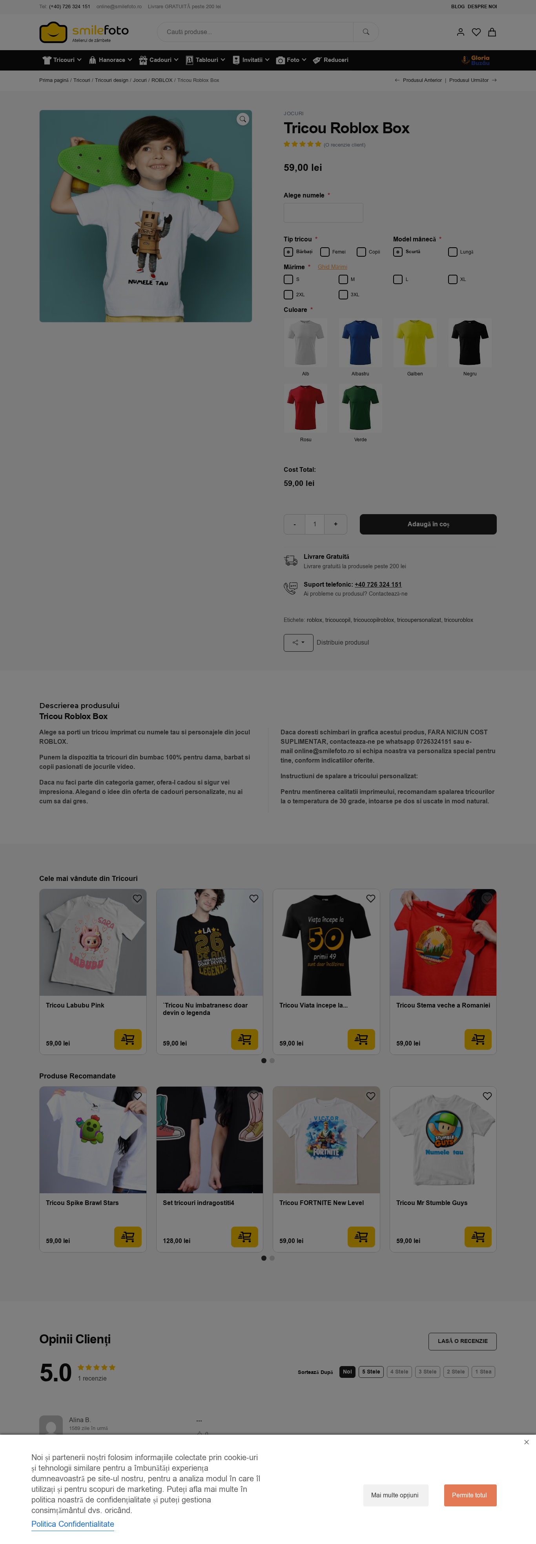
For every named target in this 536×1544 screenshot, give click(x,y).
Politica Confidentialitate (72, 1524)
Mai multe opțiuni (395, 1495)
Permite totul (469, 1495)
